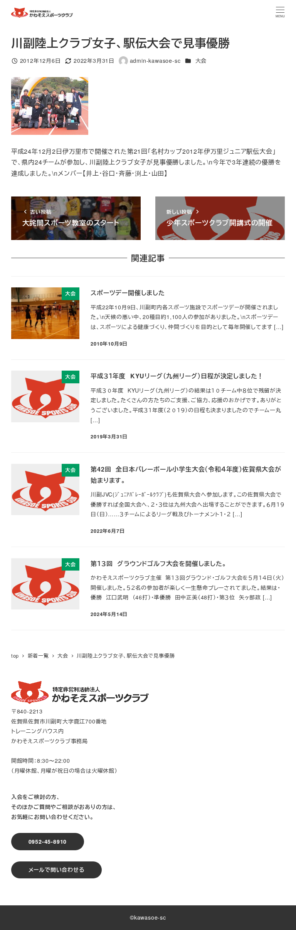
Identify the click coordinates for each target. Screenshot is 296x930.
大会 (201, 60)
